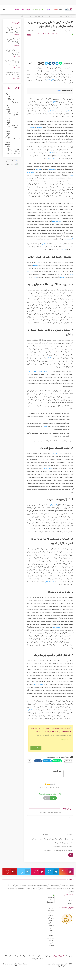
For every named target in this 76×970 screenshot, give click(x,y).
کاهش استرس (69, 239)
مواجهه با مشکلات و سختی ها (38, 371)
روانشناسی (39, 127)
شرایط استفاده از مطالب (19, 956)
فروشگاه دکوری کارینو (21, 885)
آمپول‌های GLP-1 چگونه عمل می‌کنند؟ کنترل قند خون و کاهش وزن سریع (12, 30)
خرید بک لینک (69, 888)
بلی (54, 798)
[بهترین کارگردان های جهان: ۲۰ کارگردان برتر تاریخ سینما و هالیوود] (15, 145)
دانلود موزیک (35, 888)
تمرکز (49, 358)
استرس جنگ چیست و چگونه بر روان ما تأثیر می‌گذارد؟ (13, 41)
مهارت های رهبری (51, 757)
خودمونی (71, 885)
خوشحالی (31, 710)
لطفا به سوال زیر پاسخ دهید (65, 843)
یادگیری (44, 244)
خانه (60, 9)
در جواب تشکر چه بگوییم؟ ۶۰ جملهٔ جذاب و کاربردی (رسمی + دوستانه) (12, 63)
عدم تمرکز (52, 169)
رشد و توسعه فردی (37, 9)
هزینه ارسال (64, 885)
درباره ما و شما (48, 956)
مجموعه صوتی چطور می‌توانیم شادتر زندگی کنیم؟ (53, 731)
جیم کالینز (54, 454)
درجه (70, 900)
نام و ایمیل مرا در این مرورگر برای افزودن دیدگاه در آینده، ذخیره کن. (51, 839)
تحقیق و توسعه (38, 684)
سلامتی (55, 9)
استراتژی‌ (63, 250)
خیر (46, 798)
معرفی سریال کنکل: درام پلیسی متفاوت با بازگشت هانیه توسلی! (12, 52)
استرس (68, 111)
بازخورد (35, 277)
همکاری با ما (38, 956)
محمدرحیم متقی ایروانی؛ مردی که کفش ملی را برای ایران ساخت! (12, 74)
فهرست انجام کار (47, 468)
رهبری (37, 262)
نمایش (59, 90)
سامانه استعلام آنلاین (54, 885)
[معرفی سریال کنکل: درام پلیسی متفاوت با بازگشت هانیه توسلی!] (15, 95)
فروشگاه (68, 956)
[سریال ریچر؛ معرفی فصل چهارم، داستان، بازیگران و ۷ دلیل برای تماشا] (15, 108)
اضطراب (50, 153)
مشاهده (36, 748)
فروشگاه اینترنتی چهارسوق (46, 888)
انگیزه (54, 102)
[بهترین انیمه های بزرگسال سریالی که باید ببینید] (15, 134)
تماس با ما (31, 956)
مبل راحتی (11, 885)
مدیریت (32, 127)
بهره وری (38, 169)
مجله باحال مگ (19, 888)
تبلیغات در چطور (57, 956)
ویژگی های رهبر (57, 221)
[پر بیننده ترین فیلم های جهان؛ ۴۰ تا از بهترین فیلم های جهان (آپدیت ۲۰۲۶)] (15, 121)
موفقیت (35, 265)
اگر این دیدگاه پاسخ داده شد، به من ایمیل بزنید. (57, 850)
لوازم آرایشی (27, 888)
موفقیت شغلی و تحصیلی (22, 9)
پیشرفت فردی (49, 582)
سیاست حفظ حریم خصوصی (38, 959)
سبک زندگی (48, 9)
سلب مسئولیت (7, 956)
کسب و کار (53, 505)
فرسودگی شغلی (51, 158)
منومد (70, 903)
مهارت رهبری (60, 757)
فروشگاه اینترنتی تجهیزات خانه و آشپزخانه (37, 885)
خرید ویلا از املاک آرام (59, 888)
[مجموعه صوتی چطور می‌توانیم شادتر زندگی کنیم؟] (50, 728)
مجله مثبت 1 (10, 888)
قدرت (45, 426)
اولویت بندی (56, 627)
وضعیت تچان (51, 111)
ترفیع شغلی (50, 80)
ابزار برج (71, 892)
